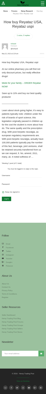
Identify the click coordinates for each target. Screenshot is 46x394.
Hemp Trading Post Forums (12, 322)
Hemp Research (27, 11)
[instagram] (23, 387)
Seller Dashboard (8, 315)
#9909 (42, 54)
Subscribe (41, 353)
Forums (14, 11)
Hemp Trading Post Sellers (12, 329)
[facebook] (11, 387)
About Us (5, 284)
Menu (42, 3)
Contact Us (6, 287)
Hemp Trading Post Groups (12, 325)
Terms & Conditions (9, 294)
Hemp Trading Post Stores (12, 332)
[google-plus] (35, 387)
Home (5, 11)
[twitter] (17, 387)
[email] (5, 387)
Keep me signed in (12, 192)
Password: (6, 184)
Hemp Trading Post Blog (11, 318)
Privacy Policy (7, 290)
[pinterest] (41, 387)
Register (5, 297)
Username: (6, 175)
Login (3, 3)
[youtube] (29, 387)
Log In (6, 199)
